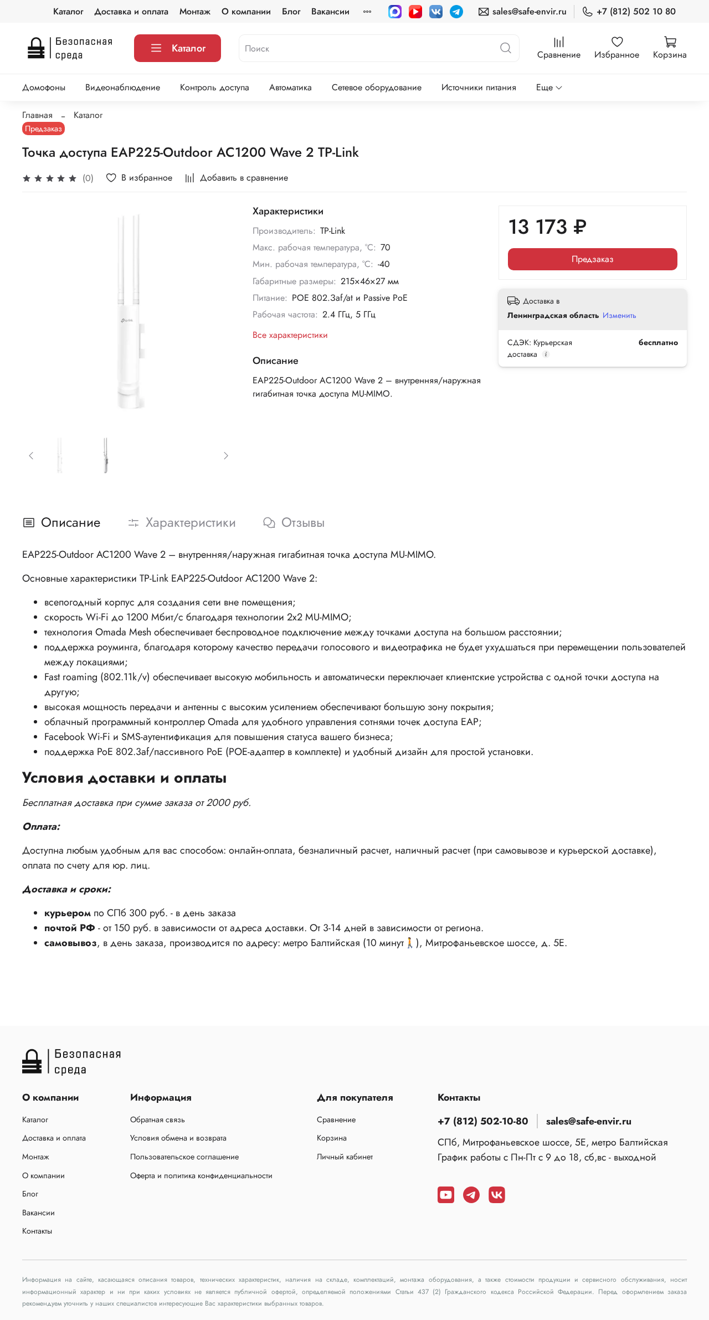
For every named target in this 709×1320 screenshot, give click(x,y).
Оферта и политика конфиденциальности (201, 1175)
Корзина (332, 1137)
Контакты (37, 1230)
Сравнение (336, 1119)
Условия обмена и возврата (178, 1137)
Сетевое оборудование (377, 87)
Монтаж (194, 11)
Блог (291, 11)
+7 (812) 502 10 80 (636, 11)
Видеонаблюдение (122, 87)
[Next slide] (217, 312)
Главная (37, 115)
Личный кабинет (345, 1156)
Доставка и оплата (131, 11)
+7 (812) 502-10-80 (483, 1121)
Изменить (619, 315)
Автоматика (290, 87)
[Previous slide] (40, 312)
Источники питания (478, 87)
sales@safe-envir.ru (529, 11)
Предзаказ (593, 259)
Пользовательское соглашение (184, 1156)
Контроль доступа (214, 87)
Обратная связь (157, 1119)
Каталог (68, 11)
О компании (246, 11)
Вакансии (330, 11)
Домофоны (43, 87)
